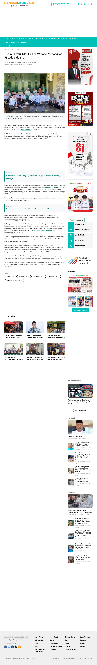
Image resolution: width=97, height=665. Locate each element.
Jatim (13, 38)
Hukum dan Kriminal (52, 38)
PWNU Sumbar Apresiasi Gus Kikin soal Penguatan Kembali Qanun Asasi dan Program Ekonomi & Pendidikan (83, 533)
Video (37, 646)
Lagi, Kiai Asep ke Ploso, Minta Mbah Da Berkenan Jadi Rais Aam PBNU (83, 557)
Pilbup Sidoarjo (24, 276)
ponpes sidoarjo (54, 276)
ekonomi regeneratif (82, 229)
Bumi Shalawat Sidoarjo (43, 230)
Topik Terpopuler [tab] (76, 220)
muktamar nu (79, 224)
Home (8, 50)
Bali (66, 640)
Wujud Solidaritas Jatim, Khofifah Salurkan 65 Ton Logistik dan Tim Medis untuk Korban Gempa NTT (83, 456)
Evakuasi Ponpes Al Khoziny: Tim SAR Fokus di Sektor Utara (29, 209)
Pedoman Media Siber (68, 658)
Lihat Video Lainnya (80, 410)
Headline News (70, 649)
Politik (31, 38)
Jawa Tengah (85, 637)
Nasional (22, 38)
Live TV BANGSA (56, 646)
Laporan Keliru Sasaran (76, 436)
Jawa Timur (39, 637)
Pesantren (72, 492)
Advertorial (54, 643)
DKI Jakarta (39, 640)
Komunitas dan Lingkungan (40, 650)
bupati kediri (79, 240)
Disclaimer (80, 658)
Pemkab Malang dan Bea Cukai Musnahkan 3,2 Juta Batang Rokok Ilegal (80, 401)
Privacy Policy (89, 658)
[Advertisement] (48, 22)
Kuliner (67, 646)
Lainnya (24, 43)
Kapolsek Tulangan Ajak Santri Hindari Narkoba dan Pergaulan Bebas (34, 359)
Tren (36, 643)
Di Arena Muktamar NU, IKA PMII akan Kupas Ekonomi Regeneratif (82, 444)
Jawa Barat (54, 637)
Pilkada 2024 (26, 130)
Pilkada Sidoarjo (49, 187)
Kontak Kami (89, 660)
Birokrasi (39, 38)
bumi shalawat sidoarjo (14, 281)
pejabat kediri (80, 235)
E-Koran (71, 271)
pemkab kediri (80, 245)
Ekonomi (73, 38)
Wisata (82, 646)
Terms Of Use (79, 660)
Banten (52, 640)
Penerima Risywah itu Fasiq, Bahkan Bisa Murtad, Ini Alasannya (81, 480)
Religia (63, 38)
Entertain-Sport (12, 43)
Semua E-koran (80, 310)
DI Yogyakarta (70, 637)
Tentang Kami (56, 658)
